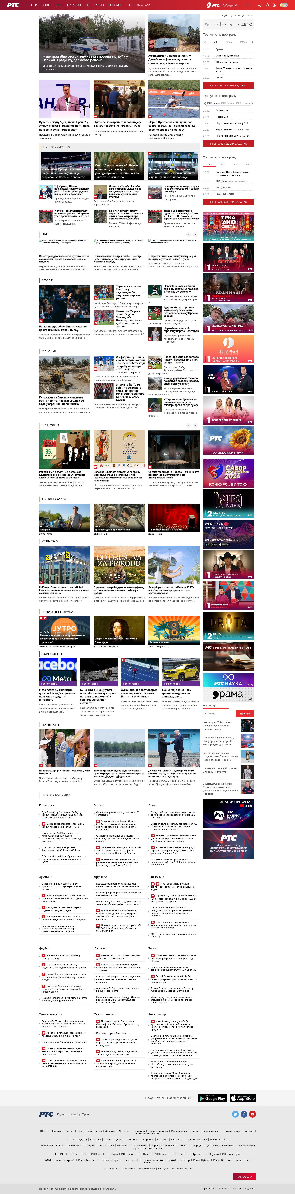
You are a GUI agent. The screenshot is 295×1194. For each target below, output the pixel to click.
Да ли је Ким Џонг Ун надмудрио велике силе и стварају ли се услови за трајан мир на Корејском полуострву (172, 773)
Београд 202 (132, 1160)
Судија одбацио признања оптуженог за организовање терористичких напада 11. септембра (173, 815)
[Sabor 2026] (228, 473)
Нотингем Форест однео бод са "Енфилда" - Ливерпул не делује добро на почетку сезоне (129, 318)
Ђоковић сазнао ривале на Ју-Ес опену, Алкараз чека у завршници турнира (172, 989)
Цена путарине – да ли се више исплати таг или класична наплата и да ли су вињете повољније (172, 173)
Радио (99, 5)
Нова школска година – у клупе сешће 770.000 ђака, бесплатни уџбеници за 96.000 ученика (119, 928)
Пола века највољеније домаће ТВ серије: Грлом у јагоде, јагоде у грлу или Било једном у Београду (118, 258)
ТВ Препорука (53, 499)
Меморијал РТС (219, 1139)
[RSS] (274, 5)
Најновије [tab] (209, 705)
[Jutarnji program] (228, 349)
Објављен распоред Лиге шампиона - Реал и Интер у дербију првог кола (65, 999)
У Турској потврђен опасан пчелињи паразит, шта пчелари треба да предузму (181, 402)
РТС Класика (161, 1154)
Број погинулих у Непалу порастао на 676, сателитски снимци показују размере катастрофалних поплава (126, 214)
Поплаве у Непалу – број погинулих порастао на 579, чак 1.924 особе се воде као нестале (173, 862)
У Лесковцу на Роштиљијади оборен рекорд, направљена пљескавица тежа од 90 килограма (64, 1063)
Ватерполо (147, 1139)
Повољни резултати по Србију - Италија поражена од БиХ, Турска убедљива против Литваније (118, 1000)
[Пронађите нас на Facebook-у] (244, 1114)
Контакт (115, 1168)
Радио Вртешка (222, 1160)
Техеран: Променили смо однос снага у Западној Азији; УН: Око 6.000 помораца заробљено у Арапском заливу (181, 214)
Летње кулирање (159, 642)
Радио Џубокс (201, 1160)
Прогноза (211, 24)
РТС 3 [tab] (243, 41)
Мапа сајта (244, 1176)
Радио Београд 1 (65, 1160)
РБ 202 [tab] (248, 164)
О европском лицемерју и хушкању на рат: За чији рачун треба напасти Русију (172, 257)
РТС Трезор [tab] (228, 103)
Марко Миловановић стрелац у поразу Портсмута (181, 330)
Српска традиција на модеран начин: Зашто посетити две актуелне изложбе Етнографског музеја (173, 474)
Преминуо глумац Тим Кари (111, 1033)
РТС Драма (127, 1154)
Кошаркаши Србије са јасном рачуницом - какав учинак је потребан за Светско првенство (63, 173)
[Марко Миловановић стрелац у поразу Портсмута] (155, 334)
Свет (152, 805)
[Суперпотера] (228, 257)
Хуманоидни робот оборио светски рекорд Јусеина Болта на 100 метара (139, 693)
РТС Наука (111, 1154)
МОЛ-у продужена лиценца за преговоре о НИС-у (173, 935)
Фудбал (45, 948)
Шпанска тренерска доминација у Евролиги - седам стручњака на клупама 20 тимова (118, 967)
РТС (129, 5)
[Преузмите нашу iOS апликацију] (243, 1098)
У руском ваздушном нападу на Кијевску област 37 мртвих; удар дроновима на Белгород (71, 213)
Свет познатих (105, 1014)
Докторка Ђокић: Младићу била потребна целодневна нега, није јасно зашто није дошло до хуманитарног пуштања (125, 191)
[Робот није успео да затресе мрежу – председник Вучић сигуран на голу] (155, 362)
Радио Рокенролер (178, 1160)
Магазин (74, 5)
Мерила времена (158, 1130)
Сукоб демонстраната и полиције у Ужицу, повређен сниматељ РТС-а (117, 123)
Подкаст (248, 1130)
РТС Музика (212, 1154)
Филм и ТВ (171, 1145)
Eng (259, 5)
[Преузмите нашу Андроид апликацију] (212, 1098)
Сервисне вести (211, 1130)
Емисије (115, 5)
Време (195, 1130)
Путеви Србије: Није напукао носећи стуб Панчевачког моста (118, 894)
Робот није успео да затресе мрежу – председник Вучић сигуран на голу (181, 359)
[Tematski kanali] (228, 687)
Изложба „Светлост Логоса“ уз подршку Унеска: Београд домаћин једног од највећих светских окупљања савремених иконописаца (118, 476)
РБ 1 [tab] (209, 164)
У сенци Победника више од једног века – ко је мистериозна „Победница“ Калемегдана (63, 1051)
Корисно (49, 541)
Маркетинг (128, 1168)
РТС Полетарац (231, 1154)
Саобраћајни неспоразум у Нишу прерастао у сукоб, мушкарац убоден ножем (62, 886)
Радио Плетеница (154, 1160)
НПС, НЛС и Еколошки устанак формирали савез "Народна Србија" (61, 849)
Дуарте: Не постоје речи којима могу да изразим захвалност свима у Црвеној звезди (181, 312)
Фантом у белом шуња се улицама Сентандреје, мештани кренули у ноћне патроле (117, 838)
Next (252, 42)
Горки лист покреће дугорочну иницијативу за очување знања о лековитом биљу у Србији (119, 590)
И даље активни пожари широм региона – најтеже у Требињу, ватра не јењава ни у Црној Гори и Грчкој (117, 862)
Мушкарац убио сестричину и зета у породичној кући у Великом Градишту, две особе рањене (85, 58)
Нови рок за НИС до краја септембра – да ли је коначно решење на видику (172, 886)
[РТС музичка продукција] (228, 813)
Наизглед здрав (152, 1148)
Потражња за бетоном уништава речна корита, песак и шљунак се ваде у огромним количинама (61, 401)
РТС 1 (63, 1154)
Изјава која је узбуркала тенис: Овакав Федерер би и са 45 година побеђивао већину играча (171, 1000)
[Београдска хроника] (228, 410)
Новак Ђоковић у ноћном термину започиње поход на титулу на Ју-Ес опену (181, 288)
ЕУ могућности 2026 (147, 1133)
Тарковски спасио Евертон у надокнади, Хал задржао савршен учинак (128, 292)
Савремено (51, 654)
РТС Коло (178, 1154)
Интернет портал (182, 1168)
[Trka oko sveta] (228, 226)
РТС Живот (144, 1154)
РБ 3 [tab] (235, 164)
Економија (156, 877)
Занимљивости (50, 1014)
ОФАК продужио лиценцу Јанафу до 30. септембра (118, 813)
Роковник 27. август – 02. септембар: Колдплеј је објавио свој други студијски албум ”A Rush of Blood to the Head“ (62, 474)
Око (44, 234)
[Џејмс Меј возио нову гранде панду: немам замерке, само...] (181, 672)
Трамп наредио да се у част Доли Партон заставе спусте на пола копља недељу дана (116, 1042)
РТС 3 (84, 1154)
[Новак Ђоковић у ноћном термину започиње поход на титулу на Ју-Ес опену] (155, 291)
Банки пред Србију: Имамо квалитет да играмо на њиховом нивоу (63, 328)
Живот (59, 1145)
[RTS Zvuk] (228, 534)
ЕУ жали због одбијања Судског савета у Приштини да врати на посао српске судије (64, 859)
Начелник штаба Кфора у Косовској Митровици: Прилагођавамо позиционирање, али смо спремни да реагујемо (62, 837)
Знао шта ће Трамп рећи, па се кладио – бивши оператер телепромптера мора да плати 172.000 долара (130, 392)
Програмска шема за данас (228, 85)
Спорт (47, 5)
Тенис (152, 948)
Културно (50, 425)
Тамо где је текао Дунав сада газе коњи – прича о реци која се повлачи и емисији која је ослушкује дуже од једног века (119, 773)
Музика (92, 1145)
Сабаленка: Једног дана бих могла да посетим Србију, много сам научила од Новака (173, 958)
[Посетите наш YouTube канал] (252, 1114)
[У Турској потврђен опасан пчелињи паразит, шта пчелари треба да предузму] (155, 405)
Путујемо (122, 1145)
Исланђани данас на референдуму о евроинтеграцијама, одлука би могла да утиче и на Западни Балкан (173, 850)
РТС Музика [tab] (243, 103)
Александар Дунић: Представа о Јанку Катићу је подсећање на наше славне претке (116, 1063)
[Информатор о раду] (228, 844)
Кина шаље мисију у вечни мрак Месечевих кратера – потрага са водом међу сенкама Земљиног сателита (98, 696)
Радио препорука (57, 612)
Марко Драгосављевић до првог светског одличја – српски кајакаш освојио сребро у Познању (171, 125)
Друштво (100, 877)
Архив (147, 1162)
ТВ (87, 5)
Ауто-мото (177, 1139)
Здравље (156, 1145)
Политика (46, 805)
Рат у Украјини (179, 1130)
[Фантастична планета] (228, 318)
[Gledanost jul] (228, 440)
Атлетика (162, 1139)
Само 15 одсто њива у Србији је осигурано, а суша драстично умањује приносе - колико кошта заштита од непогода (117, 171)
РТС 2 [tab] (228, 41)
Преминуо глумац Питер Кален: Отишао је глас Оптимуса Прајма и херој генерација (117, 1024)
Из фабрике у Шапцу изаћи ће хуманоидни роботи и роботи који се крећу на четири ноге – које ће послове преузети (130, 364)
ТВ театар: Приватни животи (165, 529)
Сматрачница (232, 1130)
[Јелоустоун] (228, 564)
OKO (59, 5)
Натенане (50, 725)
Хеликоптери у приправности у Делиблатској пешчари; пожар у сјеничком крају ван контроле (169, 59)
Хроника (45, 877)
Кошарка (100, 948)
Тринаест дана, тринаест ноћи (112, 528)
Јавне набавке (146, 1168)
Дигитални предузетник (219, 1145)
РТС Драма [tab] (213, 103)
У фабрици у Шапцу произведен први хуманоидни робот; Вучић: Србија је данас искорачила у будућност (71, 190)
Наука (184, 1145)
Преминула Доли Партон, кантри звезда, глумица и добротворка (116, 1053)
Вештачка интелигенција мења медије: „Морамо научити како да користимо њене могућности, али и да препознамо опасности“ (174, 1039)
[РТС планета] (222, 5)
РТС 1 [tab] (213, 41)
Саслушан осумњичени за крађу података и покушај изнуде (61, 909)
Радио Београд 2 (88, 1160)
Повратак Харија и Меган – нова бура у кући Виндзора (64, 772)
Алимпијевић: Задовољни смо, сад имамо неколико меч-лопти (118, 989)
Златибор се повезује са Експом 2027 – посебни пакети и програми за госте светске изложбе (171, 590)
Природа (197, 1145)
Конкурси (163, 1168)
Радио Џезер (242, 1160)
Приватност (46, 1188)
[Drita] (228, 626)
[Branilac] (228, 287)
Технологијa (157, 1014)
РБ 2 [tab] (222, 164)
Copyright (60, 1188)
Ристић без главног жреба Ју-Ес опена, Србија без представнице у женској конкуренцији (174, 979)
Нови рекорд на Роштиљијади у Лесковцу (64, 1042)
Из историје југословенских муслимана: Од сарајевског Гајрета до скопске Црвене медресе (64, 258)
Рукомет (132, 1139)
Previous (204, 42)
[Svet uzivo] (228, 379)
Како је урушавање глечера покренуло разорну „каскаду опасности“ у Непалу (181, 381)
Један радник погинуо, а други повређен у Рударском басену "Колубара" (181, 189)
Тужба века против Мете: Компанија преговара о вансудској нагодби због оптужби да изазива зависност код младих (174, 1076)
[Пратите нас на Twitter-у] (235, 1114)
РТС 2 (74, 1154)
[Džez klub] (228, 503)
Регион (99, 805)
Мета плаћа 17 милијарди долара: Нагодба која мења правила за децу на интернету (57, 694)
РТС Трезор (194, 1154)
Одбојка (119, 1139)
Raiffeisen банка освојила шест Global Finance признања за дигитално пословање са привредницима (64, 590)
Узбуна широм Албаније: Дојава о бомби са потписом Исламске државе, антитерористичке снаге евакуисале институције (117, 825)
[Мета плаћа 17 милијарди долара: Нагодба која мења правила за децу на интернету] (58, 672)
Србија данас (94, 1130)
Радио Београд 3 (112, 1160)
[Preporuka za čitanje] (228, 656)
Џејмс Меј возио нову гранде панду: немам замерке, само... (176, 693)
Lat (248, 5)
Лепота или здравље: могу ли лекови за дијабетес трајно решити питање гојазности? (63, 637)
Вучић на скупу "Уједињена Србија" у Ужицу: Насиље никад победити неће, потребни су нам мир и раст (64, 125)
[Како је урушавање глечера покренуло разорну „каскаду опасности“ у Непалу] (155, 383)
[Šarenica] (228, 595)
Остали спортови (197, 1139)
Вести (32, 5)
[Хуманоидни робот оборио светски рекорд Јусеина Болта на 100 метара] (140, 672)
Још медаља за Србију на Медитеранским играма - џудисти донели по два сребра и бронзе (221, 788)
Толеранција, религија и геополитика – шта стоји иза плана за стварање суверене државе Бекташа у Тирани (118, 850)
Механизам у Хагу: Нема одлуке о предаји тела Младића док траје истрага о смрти (118, 903)
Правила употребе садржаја (84, 1188)
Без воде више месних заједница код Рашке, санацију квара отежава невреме (117, 885)
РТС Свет (96, 1154)
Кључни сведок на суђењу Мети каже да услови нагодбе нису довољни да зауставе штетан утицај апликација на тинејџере (174, 1053)
